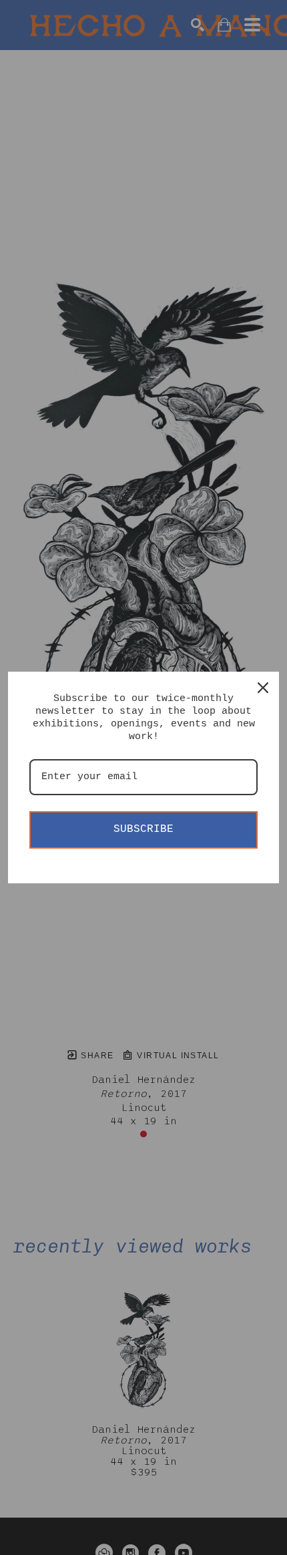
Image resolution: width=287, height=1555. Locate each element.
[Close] (263, 688)
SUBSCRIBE (143, 829)
